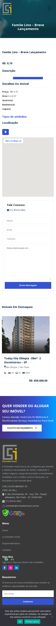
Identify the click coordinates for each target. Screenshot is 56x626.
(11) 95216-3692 (17, 210)
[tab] (5, 132)
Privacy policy (32, 621)
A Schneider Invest (11, 536)
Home (5, 530)
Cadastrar (28, 601)
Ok (20, 621)
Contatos (6, 549)
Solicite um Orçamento (20, 428)
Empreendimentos (11, 543)
